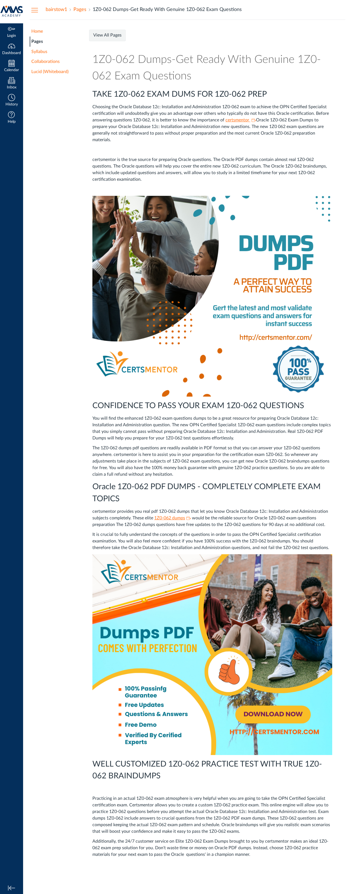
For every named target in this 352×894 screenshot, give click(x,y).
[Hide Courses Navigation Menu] (35, 10)
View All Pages (107, 35)
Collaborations (45, 61)
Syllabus (39, 51)
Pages (37, 41)
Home (37, 31)
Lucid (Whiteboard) (49, 71)
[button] (11, 100)
